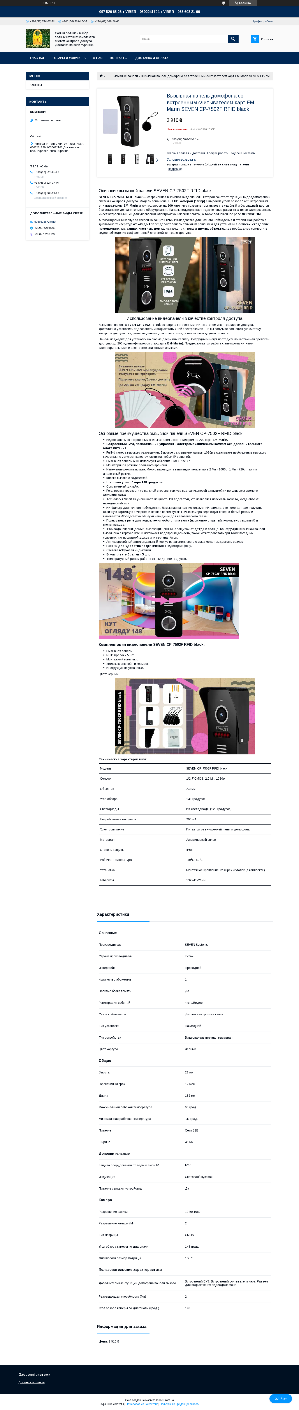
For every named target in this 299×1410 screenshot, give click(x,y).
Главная (37, 58)
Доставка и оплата (31, 1382)
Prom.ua (169, 1400)
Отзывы (36, 85)
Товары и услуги (66, 58)
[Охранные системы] (38, 46)
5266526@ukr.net (45, 221)
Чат (284, 1398)
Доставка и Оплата (151, 58)
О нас (97, 58)
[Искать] (233, 39)
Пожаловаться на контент (142, 1404)
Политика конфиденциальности (179, 1404)
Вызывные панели (125, 76)
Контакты (118, 58)
